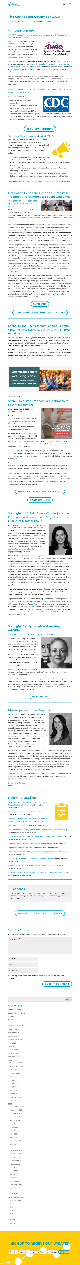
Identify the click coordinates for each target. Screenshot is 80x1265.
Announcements (15, 1010)
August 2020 (15, 1164)
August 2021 (15, 1120)
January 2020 (15, 1188)
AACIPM (13, 22)
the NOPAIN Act (24, 181)
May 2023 (12, 1043)
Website (13, 1214)
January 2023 (13, 1057)
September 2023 (15, 1040)
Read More (40, 696)
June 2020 (14, 1171)
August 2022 (15, 1077)
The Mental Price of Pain (18, 825)
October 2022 (15, 1070)
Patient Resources (15, 1197)
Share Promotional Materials (40, 491)
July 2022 (14, 1080)
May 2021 (13, 1130)
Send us (39, 896)
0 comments (47, 22)
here (15, 459)
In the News (13, 1016)
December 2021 (16, 1107)
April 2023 (12, 1046)
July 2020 (14, 1167)
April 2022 (14, 1090)
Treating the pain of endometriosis (22, 812)
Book (12, 1207)
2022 (10, 1060)
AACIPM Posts (15, 1200)
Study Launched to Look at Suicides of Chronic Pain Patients (32, 865)
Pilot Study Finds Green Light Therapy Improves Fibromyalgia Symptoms (37, 836)
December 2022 (16, 1063)
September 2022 (17, 1073)
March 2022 (14, 1094)
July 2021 (13, 1124)
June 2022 (14, 1083)
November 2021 (16, 1110)
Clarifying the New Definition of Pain (22, 843)
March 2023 (13, 1050)
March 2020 (14, 1181)
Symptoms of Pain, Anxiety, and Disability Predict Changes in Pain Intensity (37, 830)
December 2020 (16, 1150)
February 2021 (15, 1141)
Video (12, 1210)
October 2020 (15, 1157)
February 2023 (14, 1053)
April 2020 (14, 1178)
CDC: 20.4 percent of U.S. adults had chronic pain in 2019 (30, 859)
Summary (40, 304)
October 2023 (13, 1036)
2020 (10, 1148)
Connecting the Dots (16, 1013)
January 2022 (15, 1100)
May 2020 (14, 1174)
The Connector (35, 22)
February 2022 (16, 1097)
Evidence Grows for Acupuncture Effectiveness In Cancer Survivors (35, 872)
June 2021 (14, 1127)
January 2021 (15, 1144)
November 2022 (16, 1066)
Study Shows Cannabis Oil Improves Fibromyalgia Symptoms (32, 852)
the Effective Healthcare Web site (21, 57)
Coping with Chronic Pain (18, 848)
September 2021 (16, 1117)
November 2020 (16, 1154)
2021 (10, 1104)
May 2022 (14, 1087)
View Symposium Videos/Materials (40, 312)
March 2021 (14, 1137)
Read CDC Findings (40, 129)
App (11, 1203)
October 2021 (15, 1113)
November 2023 (14, 1033)
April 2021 (14, 1134)
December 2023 (14, 1029)
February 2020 (16, 1185)
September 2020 (17, 1161)
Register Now (40, 500)
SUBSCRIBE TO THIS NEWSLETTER (39, 913)
